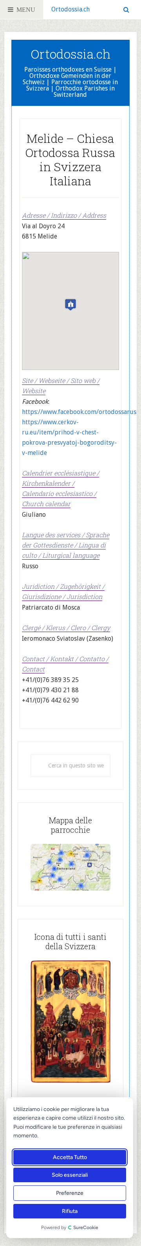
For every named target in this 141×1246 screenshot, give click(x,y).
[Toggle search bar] (126, 9)
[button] (70, 304)
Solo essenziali (70, 1175)
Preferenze (69, 1193)
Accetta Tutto (70, 1157)
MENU (24, 9)
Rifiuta (70, 1211)
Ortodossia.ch (70, 9)
